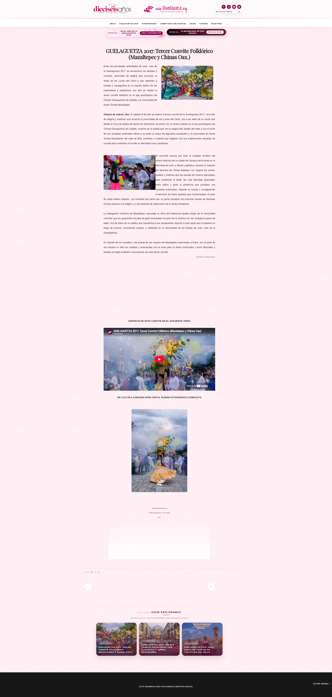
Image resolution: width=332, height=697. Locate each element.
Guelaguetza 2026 (128, 24)
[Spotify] (239, 7)
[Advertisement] (159, 288)
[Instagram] (229, 7)
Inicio (113, 24)
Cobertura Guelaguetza (173, 24)
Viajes (192, 24)
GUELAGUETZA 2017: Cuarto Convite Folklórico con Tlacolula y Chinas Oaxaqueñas (157, 648)
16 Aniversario (149, 24)
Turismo (203, 24)
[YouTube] (234, 7)
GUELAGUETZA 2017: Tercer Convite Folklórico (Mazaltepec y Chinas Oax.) (115, 649)
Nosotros (216, 24)
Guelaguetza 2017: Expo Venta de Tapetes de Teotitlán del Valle (199, 649)
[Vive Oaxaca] (166, 9)
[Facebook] (224, 7)
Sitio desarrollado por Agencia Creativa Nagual (166, 687)
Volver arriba (320, 684)
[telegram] (91, 572)
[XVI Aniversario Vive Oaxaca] (112, 9)
